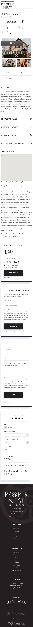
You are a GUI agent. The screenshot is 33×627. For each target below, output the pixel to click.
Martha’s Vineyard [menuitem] (16, 570)
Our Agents (7, 277)
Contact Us (13, 273)
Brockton (24, 234)
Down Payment (9, 456)
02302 (5, 236)
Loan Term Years (9, 446)
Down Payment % (9, 432)
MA (13, 234)
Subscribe (13, 326)
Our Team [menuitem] (16, 534)
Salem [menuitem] (16, 557)
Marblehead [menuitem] (16, 552)
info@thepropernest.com (17, 511)
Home (3, 234)
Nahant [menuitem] (17, 562)
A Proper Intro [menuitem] (16, 529)
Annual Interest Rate (11, 439)
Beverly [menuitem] (16, 560)
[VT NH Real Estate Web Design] (16, 623)
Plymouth (18, 234)
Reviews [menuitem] (16, 539)
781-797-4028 (11, 261)
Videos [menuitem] (16, 536)
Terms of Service (6, 402)
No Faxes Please (18, 513)
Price (5, 424)
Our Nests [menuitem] (16, 531)
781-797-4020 (17, 509)
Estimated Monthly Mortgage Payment (14, 467)
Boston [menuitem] (16, 568)
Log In (13, 588)
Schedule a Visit (22, 344)
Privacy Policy (23, 319)
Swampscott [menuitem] (16, 555)
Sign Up (19, 588)
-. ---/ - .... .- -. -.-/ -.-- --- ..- (17, 516)
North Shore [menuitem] (16, 565)
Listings (8, 234)
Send (13, 394)
